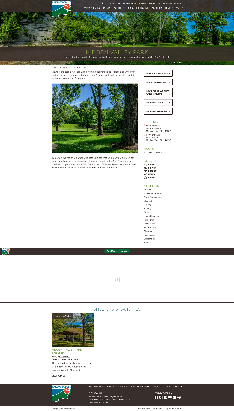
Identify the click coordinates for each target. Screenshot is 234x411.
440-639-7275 (104, 399)
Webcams (152, 3)
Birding (152, 167)
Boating (152, 171)
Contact (113, 3)
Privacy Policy (157, 408)
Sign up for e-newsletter (173, 408)
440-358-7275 (130, 399)
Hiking (151, 177)
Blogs (159, 3)
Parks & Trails (66, 67)
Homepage (55, 67)
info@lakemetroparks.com (98, 402)
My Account (178, 3)
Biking (151, 164)
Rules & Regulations (143, 408)
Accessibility (167, 3)
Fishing (152, 174)
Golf (119, 3)
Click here (91, 167)
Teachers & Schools (129, 3)
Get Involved (142, 3)
